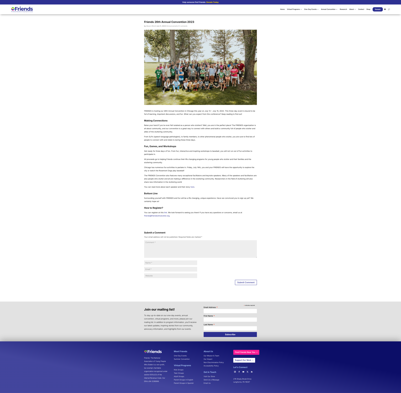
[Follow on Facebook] (239, 371)
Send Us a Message (211, 380)
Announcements (172, 26)
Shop (368, 9)
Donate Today (212, 2)
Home (282, 9)
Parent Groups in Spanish (184, 383)
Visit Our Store (209, 376)
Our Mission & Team (211, 356)
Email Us (207, 383)
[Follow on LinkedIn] (251, 371)
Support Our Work (243, 360)
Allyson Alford (150, 26)
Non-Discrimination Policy (214, 362)
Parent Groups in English (183, 380)
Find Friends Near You (245, 352)
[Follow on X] (247, 371)
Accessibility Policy (211, 366)
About (351, 9)
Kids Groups (178, 370)
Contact (361, 9)
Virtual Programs (293, 9)
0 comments (183, 26)
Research (343, 9)
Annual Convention (328, 9)
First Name (209, 316)
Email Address (211, 307)
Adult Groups (179, 376)
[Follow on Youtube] (243, 371)
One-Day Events (310, 9)
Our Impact (208, 359)
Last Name (209, 324)
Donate (378, 9)
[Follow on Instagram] (235, 371)
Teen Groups (179, 373)
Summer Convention (182, 359)
